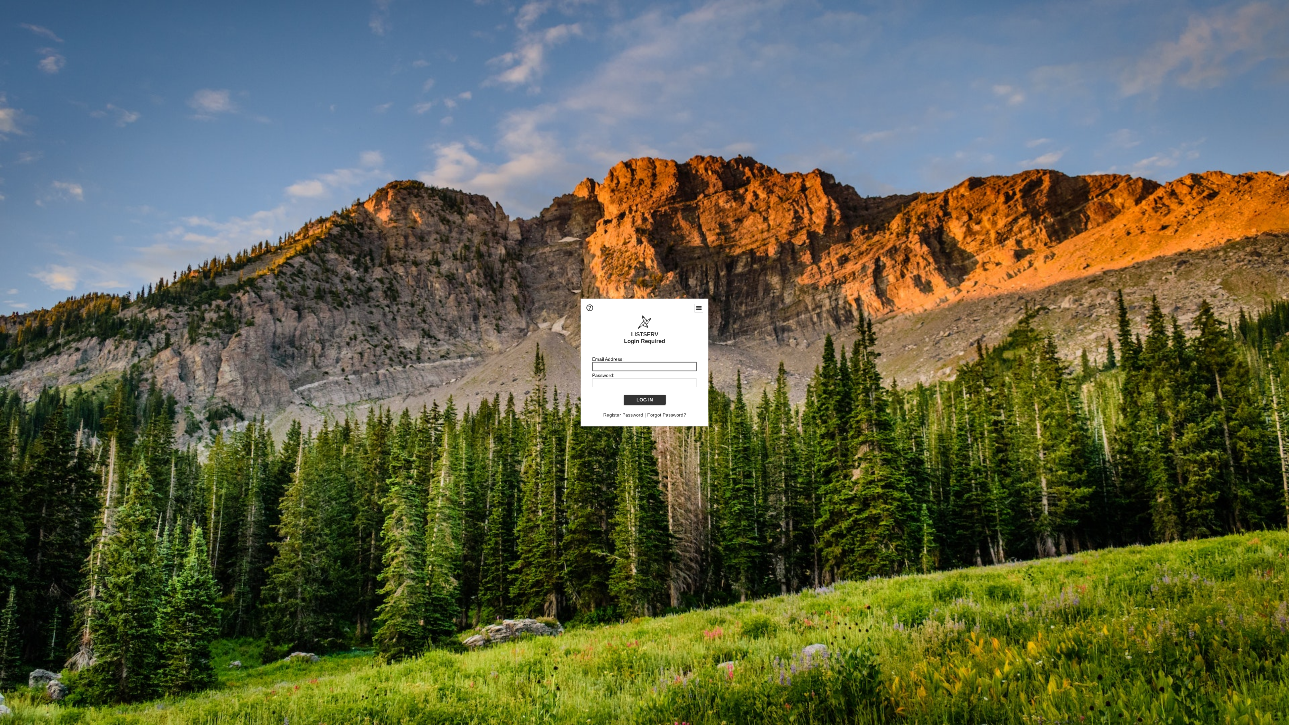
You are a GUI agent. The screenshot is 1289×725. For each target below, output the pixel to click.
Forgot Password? (666, 415)
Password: (603, 375)
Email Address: (608, 359)
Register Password (623, 415)
